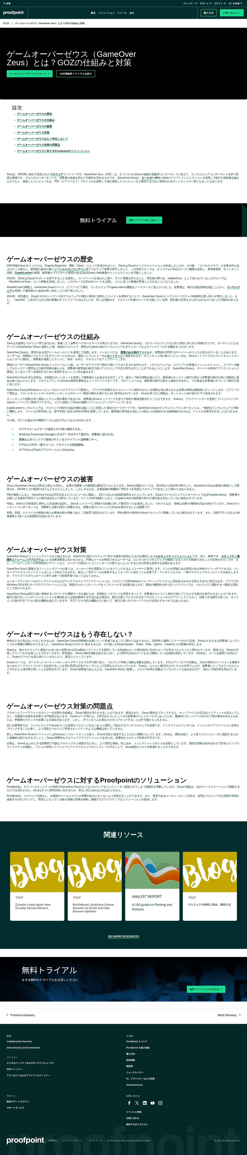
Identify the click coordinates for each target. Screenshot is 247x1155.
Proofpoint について (136, 1041)
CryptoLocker (23, 272)
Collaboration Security (19, 1041)
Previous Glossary (22, 1015)
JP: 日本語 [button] (234, 3)
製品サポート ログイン (18, 1101)
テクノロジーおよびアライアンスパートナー (28, 1075)
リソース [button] (122, 13)
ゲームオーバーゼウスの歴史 (34, 113)
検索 (8, 3)
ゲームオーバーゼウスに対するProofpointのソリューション (53, 151)
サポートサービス (15, 1107)
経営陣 (129, 1066)
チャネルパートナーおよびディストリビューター (31, 1062)
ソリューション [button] (106, 13)
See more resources (123, 936)
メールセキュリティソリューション (171, 556)
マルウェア (56, 174)
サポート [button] (204, 3)
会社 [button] (132, 13)
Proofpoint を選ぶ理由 (138, 1047)
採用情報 (130, 1060)
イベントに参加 (133, 1111)
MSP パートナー (15, 1069)
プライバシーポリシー (73, 1140)
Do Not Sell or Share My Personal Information (129, 1140)
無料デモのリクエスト (137, 1124)
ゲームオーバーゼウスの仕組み (36, 120)
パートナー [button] (189, 3)
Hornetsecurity (134, 1084)
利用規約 (52, 1140)
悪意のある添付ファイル (134, 352)
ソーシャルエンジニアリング (71, 269)
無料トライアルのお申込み (204, 989)
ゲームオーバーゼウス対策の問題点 (38, 144)
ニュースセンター (134, 1072)
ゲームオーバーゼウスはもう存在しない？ (42, 138)
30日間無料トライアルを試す (76, 73)
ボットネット (115, 355)
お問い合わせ (132, 1118)
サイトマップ (95, 1140)
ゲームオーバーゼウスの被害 (34, 126)
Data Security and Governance (23, 1047)
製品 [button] (93, 13)
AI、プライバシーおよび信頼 (140, 1078)
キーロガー (148, 177)
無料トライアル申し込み (142, 220)
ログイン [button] (218, 3)
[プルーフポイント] (15, 13)
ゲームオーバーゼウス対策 (33, 132)
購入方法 (130, 1053)
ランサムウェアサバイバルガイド (28, 73)
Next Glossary (227, 1015)
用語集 (6, 23)
